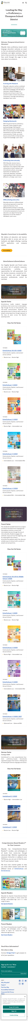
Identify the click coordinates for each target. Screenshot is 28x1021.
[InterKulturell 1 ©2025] (14, 813)
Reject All (14, 1011)
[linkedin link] (20, 981)
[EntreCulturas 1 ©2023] (14, 371)
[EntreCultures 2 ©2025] (14, 634)
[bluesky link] (23, 984)
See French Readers (6, 935)
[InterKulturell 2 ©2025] (14, 782)
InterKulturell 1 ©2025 (10, 827)
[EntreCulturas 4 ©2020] (14, 474)
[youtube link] (26, 981)
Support (3, 985)
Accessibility (6, 250)
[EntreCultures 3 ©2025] (14, 668)
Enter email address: (6, 971)
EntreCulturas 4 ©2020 (10, 488)
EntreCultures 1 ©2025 (10, 613)
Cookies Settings (14, 1015)
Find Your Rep (5, 987)
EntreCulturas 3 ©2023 (10, 454)
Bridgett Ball (11, 953)
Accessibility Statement (7, 989)
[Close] (25, 996)
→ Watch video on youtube (14, 294)
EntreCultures (5, 870)
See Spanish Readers (7, 903)
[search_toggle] (26, 3)
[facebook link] (23, 981)
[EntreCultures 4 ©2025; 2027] (14, 703)
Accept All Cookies (14, 1007)
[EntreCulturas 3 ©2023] (14, 440)
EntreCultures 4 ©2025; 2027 (12, 716)
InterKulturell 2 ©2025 (10, 796)
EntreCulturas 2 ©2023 (10, 419)
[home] (5, 3)
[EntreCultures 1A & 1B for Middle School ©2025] (14, 563)
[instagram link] (20, 984)
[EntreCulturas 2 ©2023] (14, 405)
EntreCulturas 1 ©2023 (10, 385)
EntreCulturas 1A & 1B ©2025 (12, 350)
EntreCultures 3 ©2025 (10, 682)
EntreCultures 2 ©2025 (10, 647)
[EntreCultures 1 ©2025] (14, 599)
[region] (14, 1007)
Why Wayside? (5, 982)
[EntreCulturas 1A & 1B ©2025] (14, 336)
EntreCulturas (19, 868)
